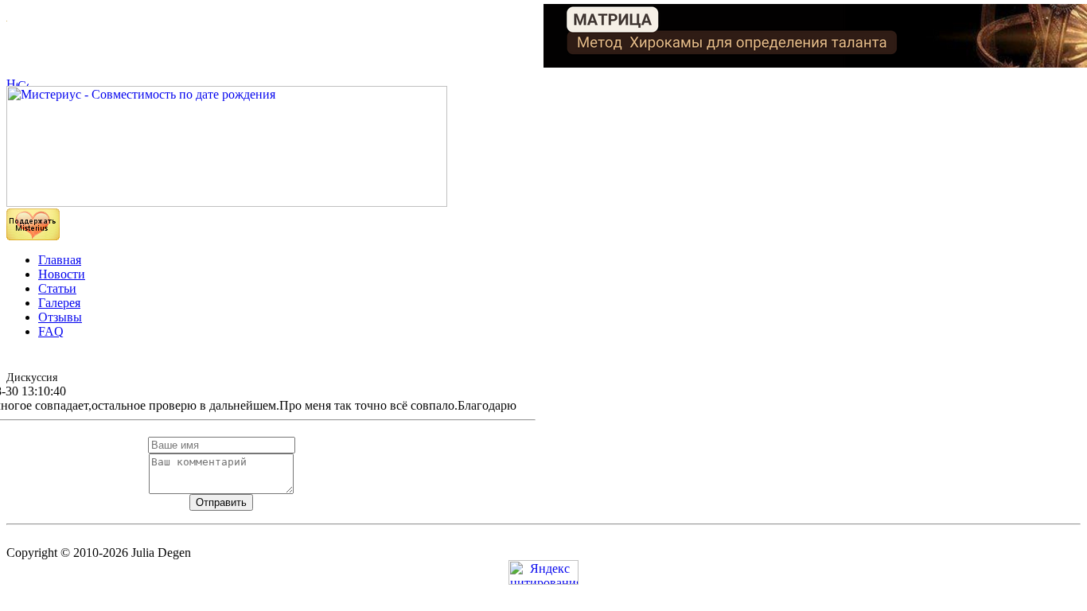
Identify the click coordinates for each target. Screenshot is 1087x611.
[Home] (12, 81)
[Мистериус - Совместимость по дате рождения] (226, 202)
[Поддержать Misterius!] (33, 236)
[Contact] (23, 81)
